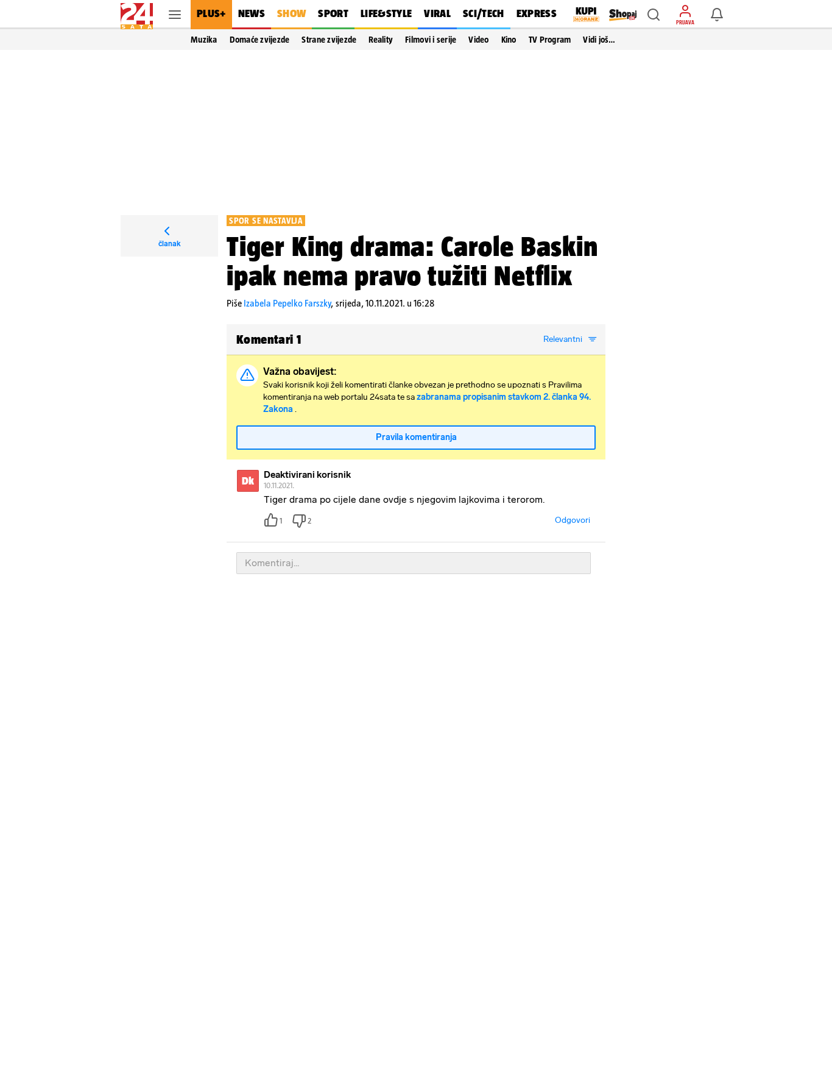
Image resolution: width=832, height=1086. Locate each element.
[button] (653, 14)
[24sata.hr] (137, 14)
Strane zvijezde (328, 39)
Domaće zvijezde (260, 39)
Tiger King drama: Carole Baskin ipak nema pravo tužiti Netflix (412, 261)
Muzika (204, 39)
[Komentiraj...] (413, 563)
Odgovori (572, 520)
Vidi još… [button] (599, 39)
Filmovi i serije (430, 39)
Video (478, 39)
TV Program (550, 39)
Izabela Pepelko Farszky (287, 303)
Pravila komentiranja (416, 437)
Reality (380, 39)
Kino (508, 39)
